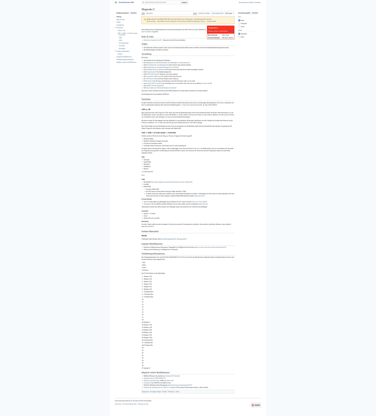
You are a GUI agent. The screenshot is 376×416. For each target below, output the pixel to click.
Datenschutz (118, 404)
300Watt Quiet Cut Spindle (155, 69)
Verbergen (133, 13)
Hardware (171, 391)
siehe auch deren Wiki (199, 201)
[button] (116, 2)
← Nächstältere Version (163, 21)
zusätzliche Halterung (153, 76)
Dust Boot (147, 383)
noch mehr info (205, 83)
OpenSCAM (148, 226)
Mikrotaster (148, 81)
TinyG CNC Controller (154, 83)
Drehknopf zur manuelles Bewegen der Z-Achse (162, 67)
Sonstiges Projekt (155, 391)
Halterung (169, 380)
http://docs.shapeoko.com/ (152, 40)
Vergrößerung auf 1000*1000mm (154, 378)
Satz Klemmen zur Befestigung (157, 65)
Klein (242, 20)
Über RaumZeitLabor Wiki (130, 404)
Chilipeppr (147, 204)
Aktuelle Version (176, 21)
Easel (196, 148)
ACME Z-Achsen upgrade (154, 85)
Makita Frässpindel (149, 380)
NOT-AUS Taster (153, 74)
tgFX (145, 201)
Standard (244, 23)
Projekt (164, 391)
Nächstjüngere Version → (199, 21)
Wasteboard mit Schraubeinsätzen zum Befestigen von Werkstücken (167, 62)
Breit (242, 37)
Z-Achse (167, 376)
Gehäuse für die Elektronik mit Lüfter (155, 387)
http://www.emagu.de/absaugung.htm (179, 385)
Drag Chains (151, 72)
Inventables (147, 31)
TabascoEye (186, 105)
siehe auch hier (198, 196)
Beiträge (188, 19)
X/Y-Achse (175, 376)
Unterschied (151, 21)
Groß (242, 26)
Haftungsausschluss (143, 404)
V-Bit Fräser (149, 78)
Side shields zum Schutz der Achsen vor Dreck (160, 88)
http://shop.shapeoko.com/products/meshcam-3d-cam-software (170, 182)
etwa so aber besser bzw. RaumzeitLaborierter (209, 247)
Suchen (184, 2)
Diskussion (181, 19)
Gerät (177, 391)
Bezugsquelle (181, 239)
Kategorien (145, 391)
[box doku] (231, 30)
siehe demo (202, 204)
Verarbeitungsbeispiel (168, 239)
